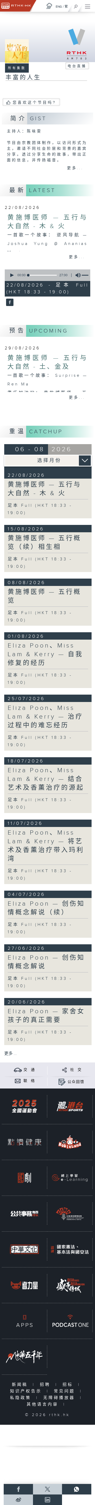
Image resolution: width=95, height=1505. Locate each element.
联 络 (29, 1081)
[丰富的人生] (9, 303)
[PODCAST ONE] (69, 1321)
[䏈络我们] (17, 1080)
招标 (69, 1384)
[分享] (64, 1069)
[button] (11, 275)
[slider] (42, 275)
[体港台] (69, 1106)
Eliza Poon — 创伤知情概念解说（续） (46, 908)
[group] (76, 275)
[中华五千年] (24, 1357)
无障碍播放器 (60, 1398)
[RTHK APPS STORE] (24, 1321)
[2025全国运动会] (24, 1106)
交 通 (29, 1070)
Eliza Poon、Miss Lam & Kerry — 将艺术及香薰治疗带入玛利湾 (46, 845)
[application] (46, 275)
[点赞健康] (24, 1142)
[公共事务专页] (24, 1214)
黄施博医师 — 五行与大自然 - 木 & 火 (44, 489)
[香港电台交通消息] (17, 1069)
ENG (59, 6)
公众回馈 (76, 1082)
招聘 (46, 1384)
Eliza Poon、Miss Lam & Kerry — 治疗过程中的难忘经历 (45, 716)
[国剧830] (24, 1178)
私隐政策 (22, 1398)
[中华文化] (24, 1249)
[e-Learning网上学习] (69, 1178)
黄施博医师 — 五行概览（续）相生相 (44, 543)
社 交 (76, 1070)
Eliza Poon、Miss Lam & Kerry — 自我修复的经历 (45, 654)
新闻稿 (21, 1384)
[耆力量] (24, 1285)
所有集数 (17, 68)
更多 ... (10, 1053)
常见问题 (65, 1391)
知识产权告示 (27, 1391)
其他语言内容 (44, 1404)
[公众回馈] (61, 1082)
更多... (75, 168)
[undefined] (49, 6)
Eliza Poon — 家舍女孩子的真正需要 (46, 1016)
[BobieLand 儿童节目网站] (69, 1142)
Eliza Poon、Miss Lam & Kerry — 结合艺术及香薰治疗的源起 (46, 779)
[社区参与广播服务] (69, 1214)
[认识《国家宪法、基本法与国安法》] (69, 1249)
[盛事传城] (69, 1285)
